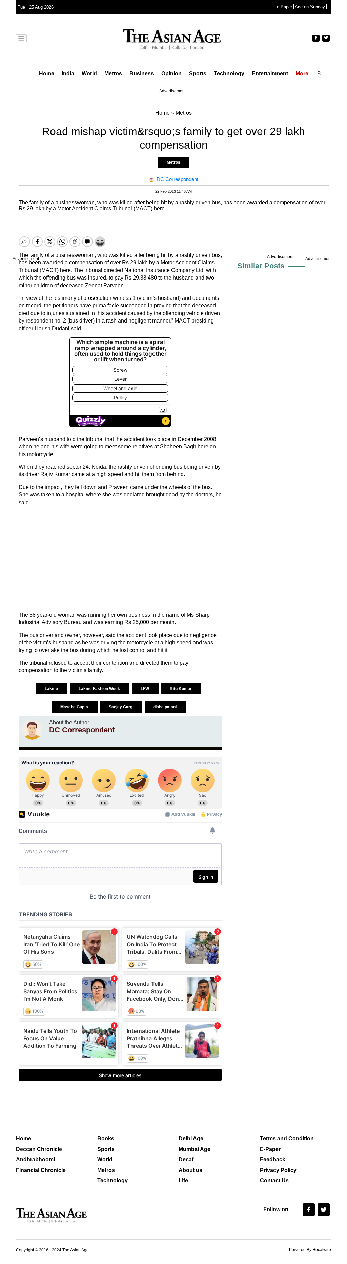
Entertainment (270, 73)
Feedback (272, 1159)
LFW (145, 688)
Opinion (171, 73)
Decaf (186, 1159)
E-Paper (270, 1149)
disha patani (165, 707)
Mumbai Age (194, 1149)
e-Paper (284, 6)
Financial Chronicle (41, 1170)
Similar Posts (260, 266)
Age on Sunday (310, 6)
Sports (197, 73)
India (68, 73)
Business (141, 73)
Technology (229, 73)
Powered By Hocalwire (310, 1249)
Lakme (52, 688)
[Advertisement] (120, 558)
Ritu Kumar (181, 688)
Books (105, 1138)
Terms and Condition (287, 1138)
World (89, 73)
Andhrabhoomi (35, 1159)
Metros (113, 73)
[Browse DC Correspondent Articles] (32, 729)
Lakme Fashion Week (100, 688)
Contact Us (274, 1180)
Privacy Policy (278, 1170)
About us (190, 1170)
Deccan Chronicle (39, 1149)
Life (183, 1180)
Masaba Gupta (74, 707)
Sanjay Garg (121, 707)
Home (46, 73)
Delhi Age (191, 1138)
